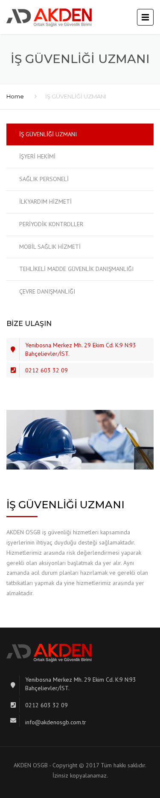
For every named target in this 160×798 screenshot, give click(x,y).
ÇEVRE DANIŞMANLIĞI (47, 291)
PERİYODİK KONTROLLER (51, 224)
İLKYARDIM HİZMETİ (45, 201)
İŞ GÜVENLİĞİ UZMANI (48, 134)
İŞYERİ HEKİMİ (37, 156)
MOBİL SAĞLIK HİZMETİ (50, 247)
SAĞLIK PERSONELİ (44, 179)
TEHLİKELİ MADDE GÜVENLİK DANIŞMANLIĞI (76, 269)
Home (15, 96)
